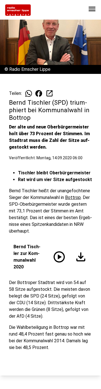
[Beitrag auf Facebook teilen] (38, 93)
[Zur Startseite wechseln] (17, 10)
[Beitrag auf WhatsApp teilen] (28, 93)
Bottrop (73, 197)
